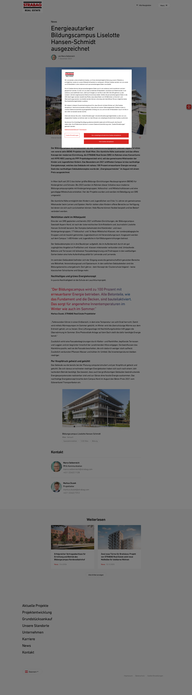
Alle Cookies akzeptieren (106, 141)
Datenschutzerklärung (71, 129)
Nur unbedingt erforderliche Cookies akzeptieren (106, 135)
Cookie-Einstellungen (72, 135)
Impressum (82, 129)
